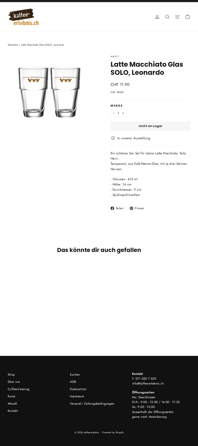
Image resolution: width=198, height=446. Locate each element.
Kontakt (13, 410)
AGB (73, 381)
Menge (117, 105)
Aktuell (12, 403)
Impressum (77, 396)
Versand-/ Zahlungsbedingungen (92, 403)
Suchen (75, 374)
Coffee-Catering (18, 389)
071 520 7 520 (146, 378)
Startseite (13, 45)
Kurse (11, 396)
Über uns (14, 381)
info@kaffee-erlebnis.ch (148, 383)
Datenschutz (78, 389)
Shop (11, 374)
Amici (115, 56)
